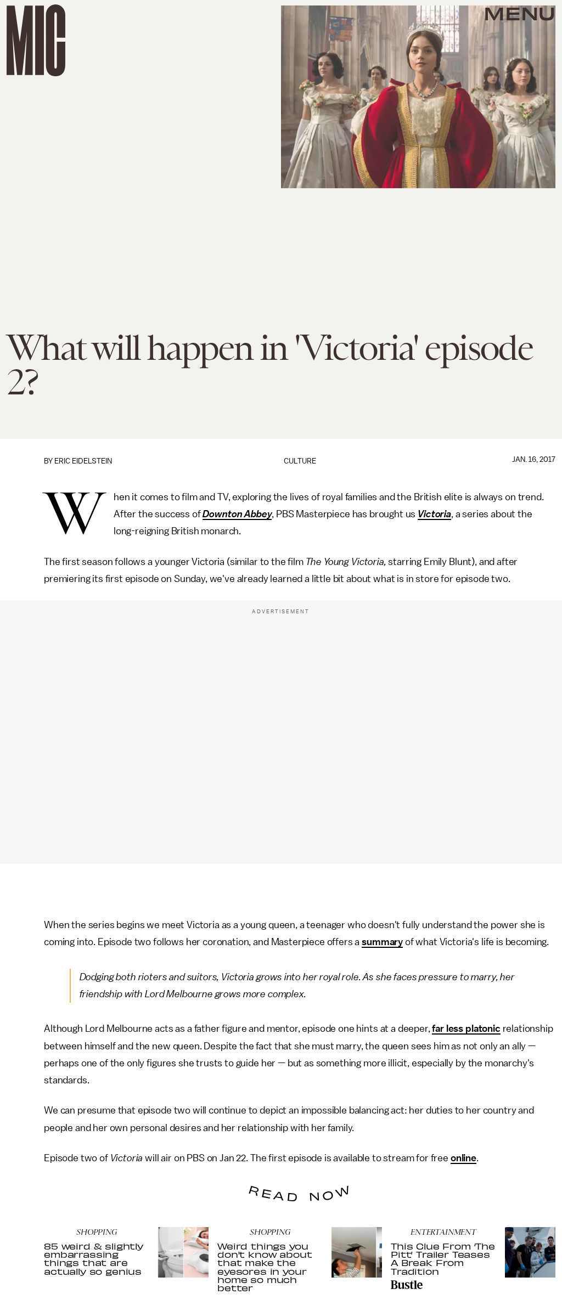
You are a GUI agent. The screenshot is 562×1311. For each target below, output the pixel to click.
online (463, 1158)
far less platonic (466, 1028)
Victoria (434, 514)
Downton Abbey (237, 514)
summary (382, 942)
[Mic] (36, 40)
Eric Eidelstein (83, 461)
